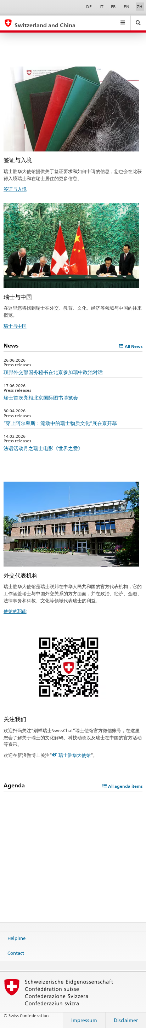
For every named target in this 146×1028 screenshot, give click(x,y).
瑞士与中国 (15, 326)
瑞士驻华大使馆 (74, 755)
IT (101, 6)
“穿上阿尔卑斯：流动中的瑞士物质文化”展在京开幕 (60, 423)
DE (89, 6)
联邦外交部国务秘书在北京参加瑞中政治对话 (53, 372)
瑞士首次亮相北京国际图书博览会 (41, 398)
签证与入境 (15, 189)
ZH (139, 6)
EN (126, 6)
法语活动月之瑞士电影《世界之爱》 (43, 448)
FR (113, 6)
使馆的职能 (15, 611)
